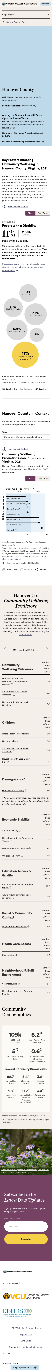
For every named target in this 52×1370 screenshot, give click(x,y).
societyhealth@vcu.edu (32, 1347)
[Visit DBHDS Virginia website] (18, 1313)
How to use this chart (18, 206)
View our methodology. (11, 559)
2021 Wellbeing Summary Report (26, 1328)
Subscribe (26, 1239)
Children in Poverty (11, 741)
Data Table (43, 213)
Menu (44, 4)
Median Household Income (15, 848)
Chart (30, 213)
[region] (26, 57)
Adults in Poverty (10, 830)
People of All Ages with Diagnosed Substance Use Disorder (14, 681)
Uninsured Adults (10, 955)
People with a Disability (13, 790)
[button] (43, 133)
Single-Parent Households (14, 733)
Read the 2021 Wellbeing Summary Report (21, 141)
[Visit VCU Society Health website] (26, 1297)
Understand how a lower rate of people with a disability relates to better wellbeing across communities (23, 267)
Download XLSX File (27, 650)
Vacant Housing (9, 984)
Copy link (42, 389)
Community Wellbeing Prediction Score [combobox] (23, 437)
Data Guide (26, 1341)
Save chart (28, 389)
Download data (11, 389)
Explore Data (26, 1334)
